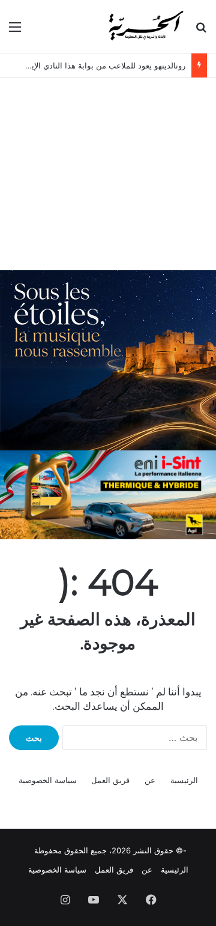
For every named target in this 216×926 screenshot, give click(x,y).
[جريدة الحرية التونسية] (145, 26)
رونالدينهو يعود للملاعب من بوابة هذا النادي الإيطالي (99, 65)
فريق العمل (110, 780)
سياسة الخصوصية (48, 780)
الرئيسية (184, 780)
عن (150, 780)
